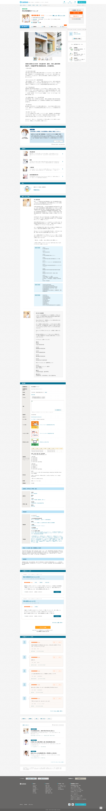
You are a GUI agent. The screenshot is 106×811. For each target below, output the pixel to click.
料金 (36, 718)
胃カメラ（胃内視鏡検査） (35, 519)
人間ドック (43, 499)
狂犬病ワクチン (39, 540)
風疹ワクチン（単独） (48, 539)
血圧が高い (47, 582)
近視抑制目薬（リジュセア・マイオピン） (38, 525)
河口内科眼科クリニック (30, 11)
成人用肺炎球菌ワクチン (40, 539)
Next (61, 44)
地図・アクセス (43, 718)
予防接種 (35, 499)
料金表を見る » (37, 189)
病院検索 (29, 5)
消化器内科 (35, 493)
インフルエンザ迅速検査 (35, 516)
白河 (40, 5)
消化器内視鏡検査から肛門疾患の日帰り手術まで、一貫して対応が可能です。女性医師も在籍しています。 (45, 732)
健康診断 (39, 499)
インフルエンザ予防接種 (48, 538)
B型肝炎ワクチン (43, 536)
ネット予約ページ (34, 419)
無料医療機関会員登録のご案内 (76, 785)
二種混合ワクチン (49, 536)
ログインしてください (77, 33)
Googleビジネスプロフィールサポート (77, 796)
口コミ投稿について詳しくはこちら (43, 631)
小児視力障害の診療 (34, 528)
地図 (42, 17)
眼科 (32, 496)
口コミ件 (55, 15)
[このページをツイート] (73, 804)
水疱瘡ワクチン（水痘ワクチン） (47, 537)
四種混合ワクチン (55, 541)
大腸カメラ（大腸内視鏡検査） (46, 519)
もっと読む (58, 141)
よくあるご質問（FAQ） (62, 786)
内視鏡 (32, 499)
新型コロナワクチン (56, 538)
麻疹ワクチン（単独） (35, 541)
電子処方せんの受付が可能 (44, 442)
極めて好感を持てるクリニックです (31, 576)
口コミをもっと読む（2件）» (57, 622)
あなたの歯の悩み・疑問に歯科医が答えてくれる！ (78, 54)
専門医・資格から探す (49, 789)
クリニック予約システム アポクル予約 (77, 790)
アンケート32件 (62, 15)
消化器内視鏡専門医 (40, 503)
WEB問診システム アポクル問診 (76, 791)
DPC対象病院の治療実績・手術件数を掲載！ (79, 49)
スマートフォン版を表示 (80, 804)
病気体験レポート (36, 789)
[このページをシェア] (69, 804)
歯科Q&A (34, 791)
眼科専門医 (33, 506)
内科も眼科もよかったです (29, 601)
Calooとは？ (35, 785)
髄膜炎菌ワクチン (42, 541)
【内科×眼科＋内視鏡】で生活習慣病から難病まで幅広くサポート (45, 131)
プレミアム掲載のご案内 (75, 786)
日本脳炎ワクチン (57, 537)
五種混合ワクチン (56, 536)
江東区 (37, 5)
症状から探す (48, 786)
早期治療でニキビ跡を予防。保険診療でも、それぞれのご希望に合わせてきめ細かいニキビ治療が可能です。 (45, 754)
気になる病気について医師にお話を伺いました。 (78, 59)
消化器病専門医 (33, 503)
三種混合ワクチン (49, 541)
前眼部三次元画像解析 (51, 522)
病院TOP (24, 718)
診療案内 (30, 718)
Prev (25, 44)
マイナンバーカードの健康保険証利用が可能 (47, 424)
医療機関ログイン (80, 778)
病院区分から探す (48, 791)
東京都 (34, 5)
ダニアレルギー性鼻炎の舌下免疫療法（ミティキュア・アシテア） (46, 532)
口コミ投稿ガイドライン (62, 785)
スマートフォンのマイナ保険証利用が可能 (47, 433)
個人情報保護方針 (61, 789)
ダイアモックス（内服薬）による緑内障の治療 (39, 522)
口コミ (49, 718)
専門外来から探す (48, 790)
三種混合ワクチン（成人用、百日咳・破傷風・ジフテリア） (52, 540)
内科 (32, 493)
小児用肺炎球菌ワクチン (35, 536)
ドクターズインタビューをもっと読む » (57, 762)
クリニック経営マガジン (75, 794)
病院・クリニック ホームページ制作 (76, 795)
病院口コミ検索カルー (23, 5)
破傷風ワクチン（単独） (57, 539)
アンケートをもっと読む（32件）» (56, 711)
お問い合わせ (31, 804)
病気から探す (48, 785)
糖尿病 (41, 582)
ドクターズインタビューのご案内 (76, 789)
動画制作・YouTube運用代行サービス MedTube (78, 799)
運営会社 (21, 804)
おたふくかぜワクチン (40, 538)
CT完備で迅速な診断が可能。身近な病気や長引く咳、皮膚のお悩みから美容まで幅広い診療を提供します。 (45, 743)
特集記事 (34, 790)
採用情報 (25, 804)
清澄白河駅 (35, 19)
